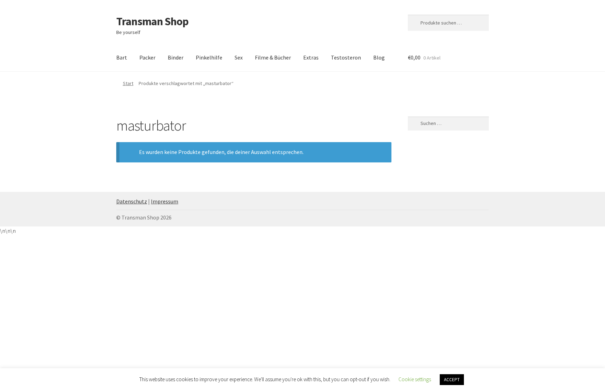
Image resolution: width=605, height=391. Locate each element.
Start (128, 83)
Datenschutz (131, 201)
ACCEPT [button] (452, 380)
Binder (175, 57)
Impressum (164, 201)
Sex (239, 57)
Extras (311, 57)
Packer (147, 57)
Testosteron (346, 57)
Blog (379, 57)
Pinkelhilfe (209, 57)
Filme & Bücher (273, 57)
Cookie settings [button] (414, 379)
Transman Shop (152, 21)
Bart (121, 57)
